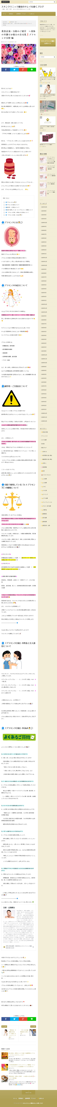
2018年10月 (44, 421)
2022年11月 (44, 308)
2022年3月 (43, 339)
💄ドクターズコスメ (45, 114)
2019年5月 (43, 393)
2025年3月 (43, 218)
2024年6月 (43, 238)
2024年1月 (43, 253)
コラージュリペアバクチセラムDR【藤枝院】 (51, 167)
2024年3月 (43, 246)
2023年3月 (43, 292)
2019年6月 (43, 390)
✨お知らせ (31, 13)
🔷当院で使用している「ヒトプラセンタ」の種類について (18, 209)
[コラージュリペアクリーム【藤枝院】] (43, 177)
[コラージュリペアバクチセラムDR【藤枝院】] (43, 168)
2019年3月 (43, 401)
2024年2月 (43, 249)
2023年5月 (43, 284)
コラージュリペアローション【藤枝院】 (51, 192)
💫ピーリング (44, 494)
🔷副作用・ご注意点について (11, 207)
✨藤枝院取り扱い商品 (46, 459)
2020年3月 (43, 374)
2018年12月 (44, 413)
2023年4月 (43, 288)
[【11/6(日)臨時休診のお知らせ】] (32, 1032)
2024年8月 (43, 230)
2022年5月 (43, 331)
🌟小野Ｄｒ (44, 463)
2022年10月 (44, 312)
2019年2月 (43, 405)
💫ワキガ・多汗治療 (46, 506)
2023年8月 (43, 273)
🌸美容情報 (44, 467)
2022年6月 (43, 327)
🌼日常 (43, 471)
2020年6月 (43, 366)
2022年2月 (43, 343)
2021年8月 (43, 351)
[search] (54, 2)
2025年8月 (43, 211)
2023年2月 (43, 296)
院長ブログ (44, 447)
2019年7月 (43, 386)
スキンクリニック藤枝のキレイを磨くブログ (22, 7)
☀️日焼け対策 (44, 432)
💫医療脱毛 (44, 513)
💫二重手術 (44, 510)
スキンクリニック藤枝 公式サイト (47, 42)
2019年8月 (43, 382)
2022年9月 (43, 316)
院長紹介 (11, 13)
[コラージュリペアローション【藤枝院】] (43, 193)
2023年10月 (44, 265)
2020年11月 (44, 358)
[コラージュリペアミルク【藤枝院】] (43, 185)
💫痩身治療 (44, 521)
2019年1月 (43, 409)
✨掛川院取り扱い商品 (46, 455)
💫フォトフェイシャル (46, 502)
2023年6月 (43, 281)
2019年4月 (43, 397)
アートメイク (44, 436)
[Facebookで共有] (5, 69)
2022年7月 (43, 323)
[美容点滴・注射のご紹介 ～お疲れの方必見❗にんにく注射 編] (4, 1078)
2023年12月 (44, 257)
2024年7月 (43, 234)
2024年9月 (43, 226)
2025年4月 (43, 214)
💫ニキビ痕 (47, 82)
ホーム (4, 13)
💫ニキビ (43, 82)
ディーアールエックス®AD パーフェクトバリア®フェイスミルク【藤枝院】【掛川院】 (51, 160)
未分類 (42, 443)
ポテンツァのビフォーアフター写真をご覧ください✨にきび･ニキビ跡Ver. (47, 79)
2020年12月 (44, 355)
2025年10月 (44, 207)
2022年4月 (43, 335)
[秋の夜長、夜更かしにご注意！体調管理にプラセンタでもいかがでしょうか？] (4, 1055)
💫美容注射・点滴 (12, 41)
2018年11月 (44, 417)
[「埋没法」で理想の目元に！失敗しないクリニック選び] (4, 1032)
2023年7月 (43, 277)
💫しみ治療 (44, 478)
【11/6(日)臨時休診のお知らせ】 (24, 1031)
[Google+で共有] (23, 69)
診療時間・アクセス (21, 13)
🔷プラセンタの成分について (11, 204)
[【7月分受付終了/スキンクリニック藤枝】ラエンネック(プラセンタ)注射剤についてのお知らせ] (4, 1067)
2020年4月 (43, 370)
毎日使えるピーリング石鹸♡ (46, 144)
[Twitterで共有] (14, 69)
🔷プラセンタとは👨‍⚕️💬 (10, 202)
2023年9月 (43, 269)
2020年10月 (44, 362)
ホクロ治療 (43, 98)
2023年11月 (44, 261)
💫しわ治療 (44, 482)
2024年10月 (44, 222)
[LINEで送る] (31, 69)
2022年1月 (43, 347)
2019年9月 (43, 378)
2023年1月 (43, 300)
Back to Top (28, 1092)
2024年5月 (43, 242)
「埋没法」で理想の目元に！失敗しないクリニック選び (12, 1033)
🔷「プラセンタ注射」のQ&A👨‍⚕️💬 (13, 215)
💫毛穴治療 (44, 517)
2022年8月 (43, 319)
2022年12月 (44, 304)
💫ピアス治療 (44, 498)
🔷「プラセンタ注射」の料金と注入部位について (16, 212)
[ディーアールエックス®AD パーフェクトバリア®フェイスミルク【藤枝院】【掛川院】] (43, 159)
